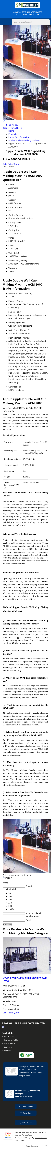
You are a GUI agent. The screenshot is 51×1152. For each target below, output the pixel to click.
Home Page (8, 1036)
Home (11, 130)
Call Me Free (27, 1122)
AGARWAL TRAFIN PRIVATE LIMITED (27, 13)
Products (12, 134)
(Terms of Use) (27, 1135)
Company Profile (11, 1040)
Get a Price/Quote (11, 164)
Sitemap (7, 1050)
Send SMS (27, 1113)
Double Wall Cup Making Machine (23, 140)
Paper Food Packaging (18, 137)
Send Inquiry (12, 124)
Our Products (9, 1043)
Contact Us (8, 1047)
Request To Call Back (12, 128)
